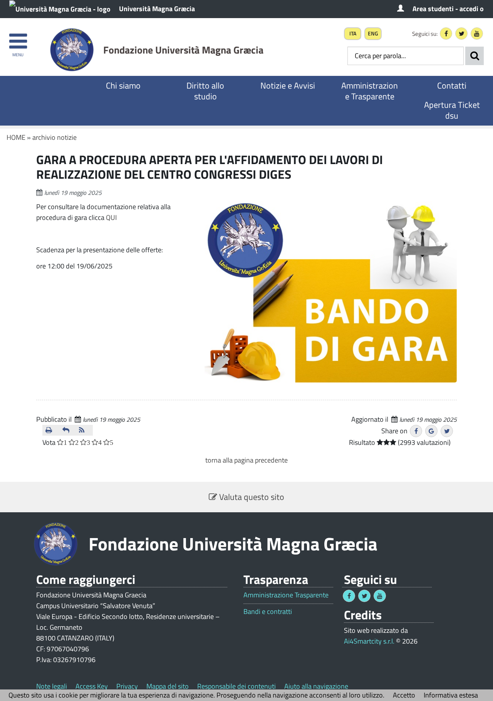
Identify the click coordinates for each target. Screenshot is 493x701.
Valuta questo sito (250, 497)
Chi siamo (123, 85)
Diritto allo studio (205, 90)
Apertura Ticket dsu (452, 110)
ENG (373, 33)
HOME (16, 137)
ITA (352, 33)
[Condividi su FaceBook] (416, 431)
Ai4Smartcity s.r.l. (369, 641)
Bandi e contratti (267, 611)
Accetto (404, 695)
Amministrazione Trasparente (369, 90)
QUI (111, 217)
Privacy (127, 686)
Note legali (51, 686)
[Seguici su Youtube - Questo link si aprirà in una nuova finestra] (477, 33)
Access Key (91, 686)
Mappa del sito (167, 686)
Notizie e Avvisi (287, 85)
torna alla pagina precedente (246, 460)
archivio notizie (54, 137)
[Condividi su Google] (431, 431)
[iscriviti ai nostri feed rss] (84, 430)
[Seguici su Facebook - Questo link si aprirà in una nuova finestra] (446, 33)
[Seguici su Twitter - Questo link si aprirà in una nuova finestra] (461, 33)
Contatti (451, 85)
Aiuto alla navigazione (316, 686)
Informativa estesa (451, 695)
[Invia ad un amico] (67, 430)
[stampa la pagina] (50, 430)
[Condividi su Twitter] (447, 431)
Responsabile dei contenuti (236, 686)
